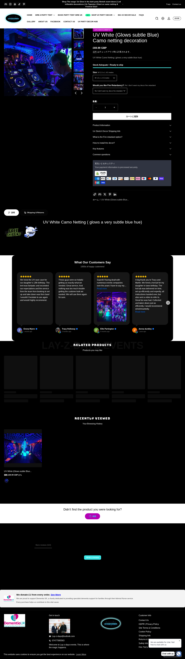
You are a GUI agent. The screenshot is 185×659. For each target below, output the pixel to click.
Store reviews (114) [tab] (43, 545)
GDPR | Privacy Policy (149, 624)
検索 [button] (94, 516)
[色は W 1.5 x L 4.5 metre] (6, 481)
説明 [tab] (13, 213)
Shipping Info (145, 636)
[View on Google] (19, 330)
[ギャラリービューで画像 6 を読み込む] (79, 89)
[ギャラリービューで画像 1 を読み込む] (79, 33)
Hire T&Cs (143, 647)
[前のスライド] (76, 93)
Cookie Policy (145, 632)
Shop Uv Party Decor (101, 15)
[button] (157, 18)
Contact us (176, 4)
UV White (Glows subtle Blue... (115, 200)
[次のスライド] (82, 93)
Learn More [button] (81, 654)
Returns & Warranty (147, 639)
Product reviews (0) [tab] (25, 545)
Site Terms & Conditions (149, 628)
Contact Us (144, 620)
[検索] (156, 18)
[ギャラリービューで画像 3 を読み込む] (79, 56)
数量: (95, 101)
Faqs (168, 4)
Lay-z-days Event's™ (102, 30)
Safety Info (143, 643)
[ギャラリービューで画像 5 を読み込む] (79, 78)
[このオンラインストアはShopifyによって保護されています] (132, 173)
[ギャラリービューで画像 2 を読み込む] (79, 44)
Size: (103, 72)
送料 (95, 52)
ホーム (96, 200)
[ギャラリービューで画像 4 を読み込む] (79, 67)
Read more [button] (102, 288)
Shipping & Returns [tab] (35, 213)
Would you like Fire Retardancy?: (124, 85)
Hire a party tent (43, 15)
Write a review (92, 557)
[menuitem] (160, 620)
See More (56, 595)
